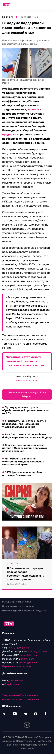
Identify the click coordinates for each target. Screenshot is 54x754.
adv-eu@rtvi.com (28, 662)
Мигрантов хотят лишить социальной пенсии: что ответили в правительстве (25, 361)
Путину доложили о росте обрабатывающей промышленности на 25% (25, 410)
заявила (33, 109)
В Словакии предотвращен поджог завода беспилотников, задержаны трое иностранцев (26, 574)
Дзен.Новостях (17, 680)
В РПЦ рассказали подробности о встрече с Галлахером (25, 474)
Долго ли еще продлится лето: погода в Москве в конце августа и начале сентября (24, 448)
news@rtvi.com (29, 655)
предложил (10, 134)
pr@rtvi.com (27, 658)
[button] (50, 5)
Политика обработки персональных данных (24, 610)
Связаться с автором (27, 380)
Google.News (11, 684)
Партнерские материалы (16, 666)
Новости (8, 17)
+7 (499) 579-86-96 (18, 647)
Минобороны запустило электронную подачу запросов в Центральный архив (23, 461)
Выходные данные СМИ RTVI (16, 602)
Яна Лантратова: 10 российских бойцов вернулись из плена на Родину (27, 436)
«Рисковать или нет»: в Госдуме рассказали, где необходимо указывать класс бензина (24, 423)
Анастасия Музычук (27, 376)
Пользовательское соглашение (18, 606)
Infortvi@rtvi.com (37, 651)
